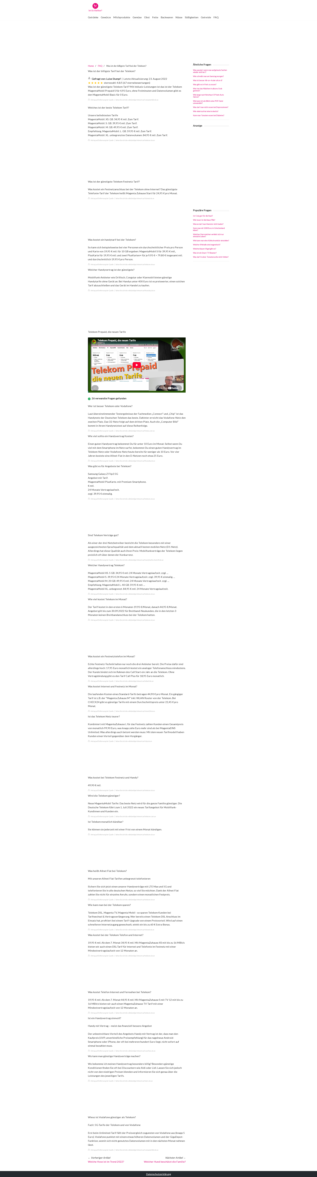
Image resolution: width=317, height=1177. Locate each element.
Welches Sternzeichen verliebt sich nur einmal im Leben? (208, 235)
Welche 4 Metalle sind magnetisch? (206, 245)
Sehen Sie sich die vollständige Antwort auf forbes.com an (135, 431)
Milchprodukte (121, 17)
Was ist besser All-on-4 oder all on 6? (207, 80)
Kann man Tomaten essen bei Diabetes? (208, 115)
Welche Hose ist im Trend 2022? (106, 1161)
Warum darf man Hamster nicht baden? (208, 224)
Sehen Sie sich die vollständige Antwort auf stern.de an (134, 1081)
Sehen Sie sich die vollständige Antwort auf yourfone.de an (135, 1051)
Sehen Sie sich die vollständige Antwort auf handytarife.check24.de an (139, 560)
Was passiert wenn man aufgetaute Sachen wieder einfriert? (210, 71)
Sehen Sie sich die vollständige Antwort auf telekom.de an (135, 140)
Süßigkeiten (191, 17)
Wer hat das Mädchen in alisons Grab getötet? (207, 90)
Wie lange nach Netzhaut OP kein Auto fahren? (208, 96)
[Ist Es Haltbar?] (95, 7)
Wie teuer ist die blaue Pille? (204, 220)
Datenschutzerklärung (158, 1174)
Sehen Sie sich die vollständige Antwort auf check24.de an (135, 711)
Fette (155, 17)
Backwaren (167, 17)
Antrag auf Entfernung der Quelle (102, 100)
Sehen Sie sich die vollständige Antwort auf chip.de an (134, 741)
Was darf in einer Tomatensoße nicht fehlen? (211, 257)
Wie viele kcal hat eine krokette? (205, 111)
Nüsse (178, 17)
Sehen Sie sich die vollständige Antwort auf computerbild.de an (137, 100)
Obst (147, 17)
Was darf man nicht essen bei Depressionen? (210, 107)
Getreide (206, 17)
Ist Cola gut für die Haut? (203, 216)
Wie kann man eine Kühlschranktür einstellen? (211, 240)
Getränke (93, 17)
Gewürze (106, 17)
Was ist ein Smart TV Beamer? (205, 253)
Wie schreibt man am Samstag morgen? (208, 76)
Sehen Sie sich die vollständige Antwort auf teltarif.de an (135, 681)
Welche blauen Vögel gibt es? (204, 249)
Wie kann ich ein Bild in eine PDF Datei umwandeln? (208, 102)
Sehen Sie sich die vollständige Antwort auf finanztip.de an (135, 291)
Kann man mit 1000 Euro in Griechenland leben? (209, 229)
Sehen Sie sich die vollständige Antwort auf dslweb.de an (135, 198)
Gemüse (137, 17)
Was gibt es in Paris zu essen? (204, 84)
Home (91, 65)
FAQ (216, 17)
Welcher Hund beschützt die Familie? (165, 1161)
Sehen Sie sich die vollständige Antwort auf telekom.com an (136, 816)
